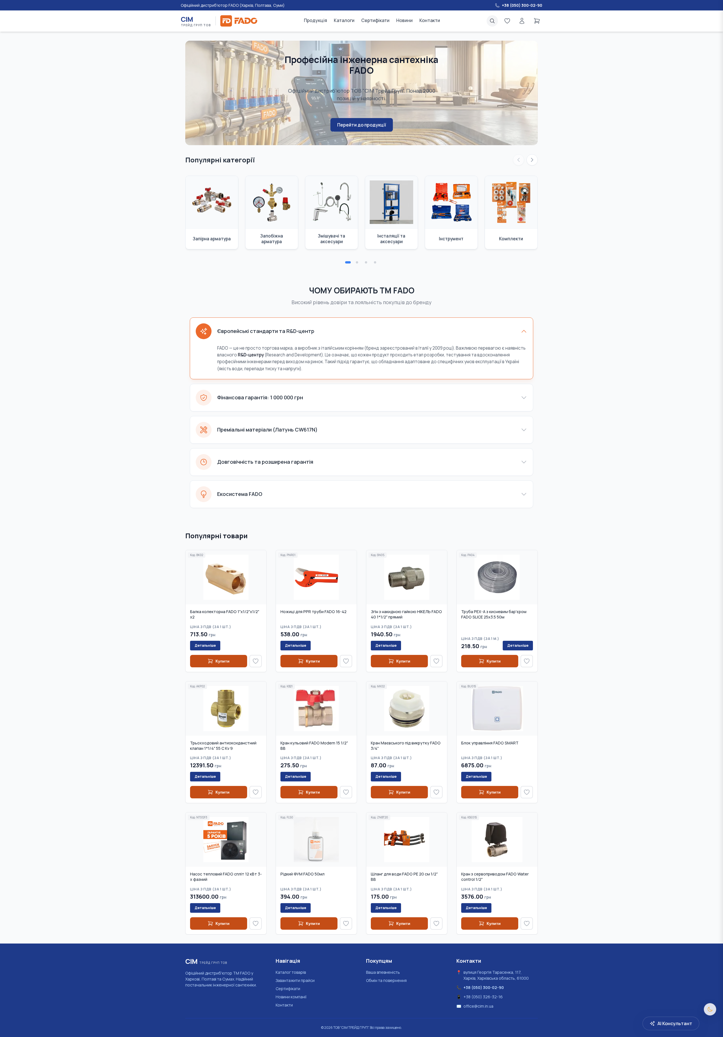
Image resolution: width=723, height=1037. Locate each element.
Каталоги (344, 20)
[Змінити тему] (710, 1009)
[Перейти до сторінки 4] (375, 262)
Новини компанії (291, 996)
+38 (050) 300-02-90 (483, 987)
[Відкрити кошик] (537, 21)
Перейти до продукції (361, 125)
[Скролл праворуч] (532, 159)
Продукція (315, 20)
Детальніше (205, 645)
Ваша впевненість (383, 972)
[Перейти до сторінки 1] (348, 262)
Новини (404, 20)
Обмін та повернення (386, 980)
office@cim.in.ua (478, 1006)
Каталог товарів (291, 972)
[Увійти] (522, 21)
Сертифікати (375, 20)
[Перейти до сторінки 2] (357, 262)
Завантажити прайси (295, 980)
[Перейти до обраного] (507, 21)
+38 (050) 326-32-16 (483, 996)
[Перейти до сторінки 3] (366, 262)
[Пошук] (492, 21)
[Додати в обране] (255, 661)
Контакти (429, 20)
